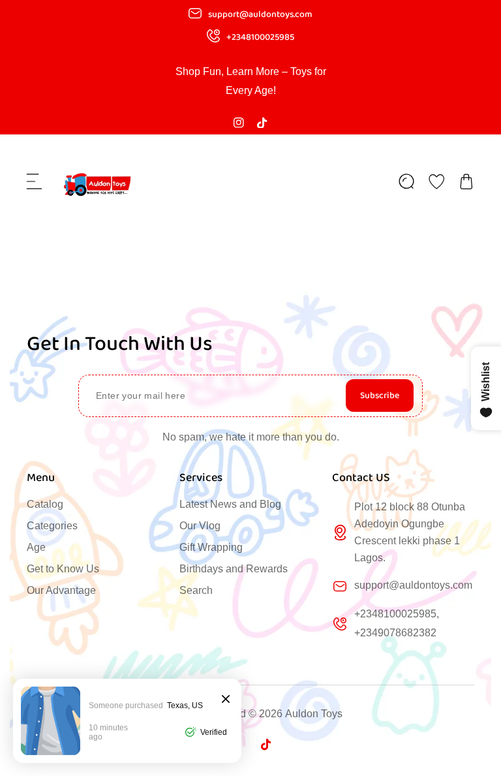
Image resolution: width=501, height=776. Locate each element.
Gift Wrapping (211, 547)
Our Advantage (61, 590)
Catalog (45, 504)
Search (196, 590)
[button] (34, 181)
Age (36, 547)
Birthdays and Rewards (233, 568)
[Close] (226, 700)
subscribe (379, 395)
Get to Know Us (63, 568)
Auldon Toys (313, 713)
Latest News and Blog (230, 504)
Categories (52, 525)
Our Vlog (199, 525)
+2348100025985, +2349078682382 (396, 623)
